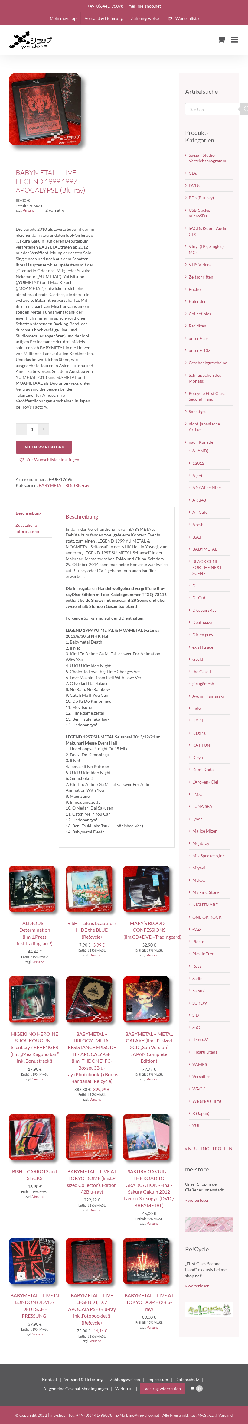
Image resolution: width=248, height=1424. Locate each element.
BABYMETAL (51, 485)
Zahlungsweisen (125, 1379)
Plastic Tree (203, 953)
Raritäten (197, 325)
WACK (198, 1088)
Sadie (197, 978)
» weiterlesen (197, 1200)
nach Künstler (202, 442)
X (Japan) (200, 1113)
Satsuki (199, 990)
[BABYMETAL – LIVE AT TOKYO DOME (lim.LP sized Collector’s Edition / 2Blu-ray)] (91, 1116)
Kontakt (49, 1379)
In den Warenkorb (43, 447)
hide (196, 708)
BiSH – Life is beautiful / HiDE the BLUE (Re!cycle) (91, 930)
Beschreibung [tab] (28, 513)
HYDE (198, 720)
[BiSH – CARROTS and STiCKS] (34, 1116)
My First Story (205, 892)
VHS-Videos (200, 264)
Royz (196, 966)
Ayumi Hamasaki (208, 696)
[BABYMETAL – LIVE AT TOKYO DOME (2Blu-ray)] (149, 1240)
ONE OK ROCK (207, 917)
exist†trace (202, 647)
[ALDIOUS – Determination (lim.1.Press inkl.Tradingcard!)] (34, 868)
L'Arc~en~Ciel (205, 781)
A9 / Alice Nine (206, 487)
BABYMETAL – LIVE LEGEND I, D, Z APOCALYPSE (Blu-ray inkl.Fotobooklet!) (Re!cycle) (92, 1308)
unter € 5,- (198, 338)
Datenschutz (187, 1379)
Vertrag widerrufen (163, 1388)
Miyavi (198, 867)
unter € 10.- (199, 350)
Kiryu (197, 757)
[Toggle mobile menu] (235, 40)
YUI (195, 1125)
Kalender (197, 301)
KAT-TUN (201, 745)
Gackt (197, 659)
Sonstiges (197, 411)
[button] (49, 460)
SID (195, 1015)
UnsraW (200, 1039)
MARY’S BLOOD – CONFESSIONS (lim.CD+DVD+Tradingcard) (152, 930)
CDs (193, 173)
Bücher (195, 289)
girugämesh (203, 683)
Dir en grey (202, 634)
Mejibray (200, 843)
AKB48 (199, 500)
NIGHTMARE (205, 904)
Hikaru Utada (204, 1051)
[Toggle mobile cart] (221, 40)
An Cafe (199, 512)
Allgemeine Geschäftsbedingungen (75, 1388)
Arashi (198, 524)
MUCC (198, 880)
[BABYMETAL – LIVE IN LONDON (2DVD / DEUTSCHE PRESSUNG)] (34, 1240)
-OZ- (196, 929)
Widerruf (124, 1388)
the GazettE (203, 671)
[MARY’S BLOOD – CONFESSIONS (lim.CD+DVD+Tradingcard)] (149, 868)
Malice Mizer (204, 830)
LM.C (197, 794)
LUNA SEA (202, 806)
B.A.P (197, 536)
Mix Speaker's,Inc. (209, 855)
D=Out (198, 597)
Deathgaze (202, 622)
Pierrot (199, 941)
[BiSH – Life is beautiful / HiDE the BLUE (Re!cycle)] (91, 868)
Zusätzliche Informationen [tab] (29, 528)
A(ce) (197, 475)
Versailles (201, 1076)
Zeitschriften (201, 276)
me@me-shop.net (144, 5)
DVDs (194, 185)
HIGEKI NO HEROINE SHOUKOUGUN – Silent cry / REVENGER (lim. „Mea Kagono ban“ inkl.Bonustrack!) (35, 1047)
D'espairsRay (204, 610)
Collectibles (200, 313)
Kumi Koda (203, 769)
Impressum (157, 1379)
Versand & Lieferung (83, 1379)
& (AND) (200, 450)
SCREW (199, 1002)
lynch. (198, 818)
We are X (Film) (206, 1100)
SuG (196, 1027)
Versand (28, 210)
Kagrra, (199, 732)
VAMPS (199, 1064)
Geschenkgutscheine (208, 362)
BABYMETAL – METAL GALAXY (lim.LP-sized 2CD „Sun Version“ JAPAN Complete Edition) (149, 1047)
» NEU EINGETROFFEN (208, 1148)
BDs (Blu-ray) (77, 485)
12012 (198, 463)
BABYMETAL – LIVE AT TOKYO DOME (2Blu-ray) (149, 1302)
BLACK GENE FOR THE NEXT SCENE (207, 567)
